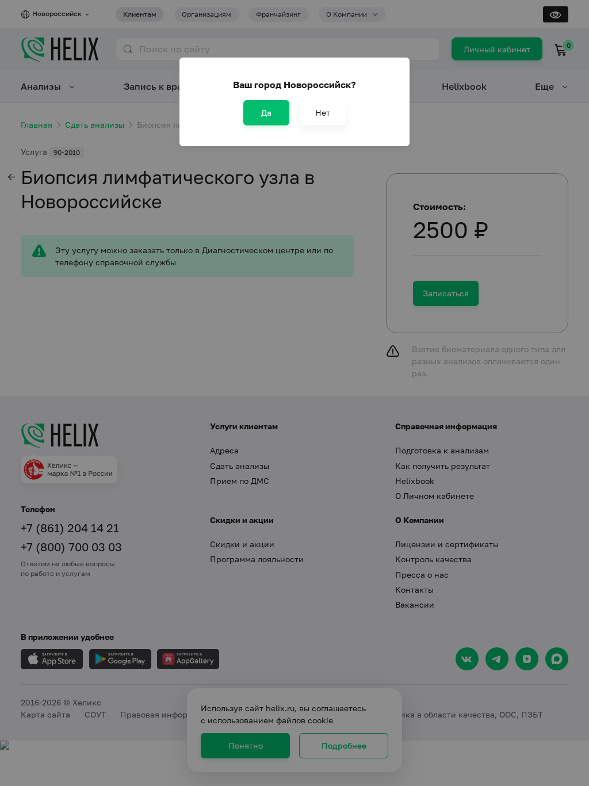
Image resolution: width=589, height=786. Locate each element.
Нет (322, 112)
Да (266, 112)
